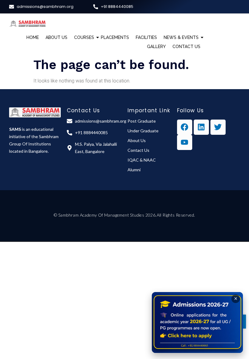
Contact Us (186, 46)
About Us (56, 37)
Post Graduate (142, 121)
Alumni (134, 169)
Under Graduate (143, 130)
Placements (115, 37)
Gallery (156, 46)
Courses (84, 37)
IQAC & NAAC (142, 159)
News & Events (181, 37)
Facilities (146, 37)
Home (32, 37)
